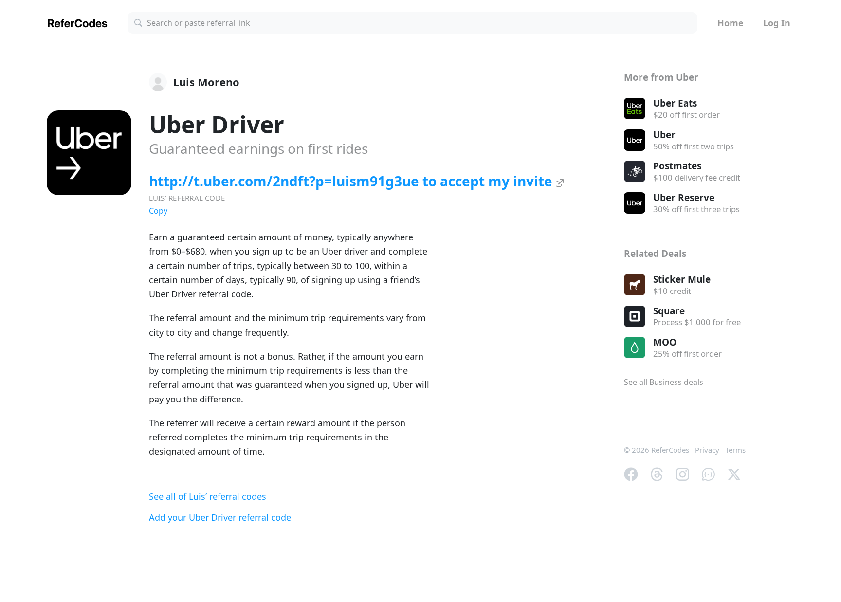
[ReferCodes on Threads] (657, 473)
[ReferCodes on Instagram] (683, 473)
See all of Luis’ (207, 496)
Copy (158, 210)
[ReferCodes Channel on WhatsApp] (708, 473)
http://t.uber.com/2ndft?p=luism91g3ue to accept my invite (352, 181)
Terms (735, 450)
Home (730, 23)
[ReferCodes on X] (734, 473)
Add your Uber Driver (220, 517)
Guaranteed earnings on (258, 148)
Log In (776, 23)
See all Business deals (663, 382)
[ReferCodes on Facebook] (631, 473)
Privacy (707, 450)
